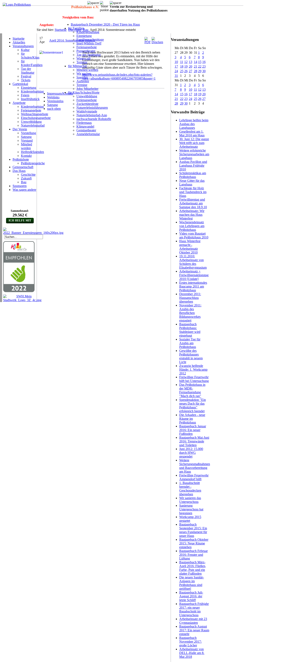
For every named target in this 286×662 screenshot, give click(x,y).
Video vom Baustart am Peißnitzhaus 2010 (193, 235)
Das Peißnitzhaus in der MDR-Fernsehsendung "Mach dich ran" (192, 390)
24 (176, 71)
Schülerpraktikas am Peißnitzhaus (192, 175)
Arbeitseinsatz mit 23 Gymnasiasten (193, 620)
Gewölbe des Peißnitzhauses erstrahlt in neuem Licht (191, 356)
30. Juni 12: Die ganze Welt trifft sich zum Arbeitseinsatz (194, 142)
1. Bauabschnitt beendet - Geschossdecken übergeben (190, 488)
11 (181, 62)
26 (186, 71)
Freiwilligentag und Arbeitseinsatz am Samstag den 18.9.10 (193, 203)
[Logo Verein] (17, 4)
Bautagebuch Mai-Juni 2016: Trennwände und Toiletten (194, 441)
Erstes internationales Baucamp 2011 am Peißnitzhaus (193, 286)
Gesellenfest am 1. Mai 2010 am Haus (192, 133)
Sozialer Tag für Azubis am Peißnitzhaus (189, 343)
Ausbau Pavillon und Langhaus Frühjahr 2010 (193, 165)
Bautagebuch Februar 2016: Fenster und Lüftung (193, 554)
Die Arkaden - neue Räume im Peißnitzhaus (192, 418)
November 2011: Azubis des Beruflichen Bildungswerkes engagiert (190, 313)
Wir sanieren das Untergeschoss (190, 500)
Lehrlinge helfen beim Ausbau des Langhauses (193, 124)
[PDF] (147, 42)
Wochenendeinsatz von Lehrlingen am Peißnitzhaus (191, 226)
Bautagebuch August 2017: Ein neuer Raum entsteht (194, 630)
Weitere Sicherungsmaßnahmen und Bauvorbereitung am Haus (194, 465)
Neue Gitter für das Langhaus (192, 182)
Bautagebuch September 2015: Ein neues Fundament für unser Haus (193, 530)
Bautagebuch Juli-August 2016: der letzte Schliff (191, 596)
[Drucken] (157, 42)
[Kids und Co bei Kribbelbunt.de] (19, 291)
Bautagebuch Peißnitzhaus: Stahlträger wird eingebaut (189, 329)
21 (195, 66)
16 (204, 62)
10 (176, 62)
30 (204, 71)
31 (176, 75)
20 (190, 66)
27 (190, 71)
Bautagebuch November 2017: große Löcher (190, 641)
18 (181, 66)
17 (176, 66)
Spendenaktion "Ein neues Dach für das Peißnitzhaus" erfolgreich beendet (192, 405)
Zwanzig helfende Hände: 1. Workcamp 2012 (193, 369)
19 (186, 66)
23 (204, 66)
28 (195, 71)
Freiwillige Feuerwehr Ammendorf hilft (194, 477)
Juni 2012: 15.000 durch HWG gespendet (191, 452)
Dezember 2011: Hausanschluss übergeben (190, 297)
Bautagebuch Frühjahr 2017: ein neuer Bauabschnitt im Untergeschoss (194, 609)
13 (190, 62)
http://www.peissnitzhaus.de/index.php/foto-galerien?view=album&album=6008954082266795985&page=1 (119, 76)
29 (199, 71)
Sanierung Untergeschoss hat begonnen (191, 509)
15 (199, 62)
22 (199, 66)
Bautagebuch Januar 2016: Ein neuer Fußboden (192, 430)
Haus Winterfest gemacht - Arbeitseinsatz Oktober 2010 (189, 246)
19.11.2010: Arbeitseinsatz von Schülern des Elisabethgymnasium (193, 261)
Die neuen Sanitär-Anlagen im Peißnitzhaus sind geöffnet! (191, 583)
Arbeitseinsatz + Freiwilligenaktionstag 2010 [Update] (194, 275)
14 (195, 62)
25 (181, 71)
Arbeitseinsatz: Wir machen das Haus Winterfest (191, 214)
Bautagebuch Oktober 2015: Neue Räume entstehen (193, 543)
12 (186, 62)
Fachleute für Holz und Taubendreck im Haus (192, 192)
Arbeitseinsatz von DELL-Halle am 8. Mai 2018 (191, 652)
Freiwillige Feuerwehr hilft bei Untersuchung (194, 379)
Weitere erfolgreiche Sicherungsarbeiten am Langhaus (194, 154)
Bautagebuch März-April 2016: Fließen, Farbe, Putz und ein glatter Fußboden (192, 567)
